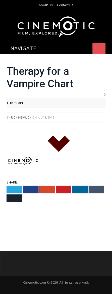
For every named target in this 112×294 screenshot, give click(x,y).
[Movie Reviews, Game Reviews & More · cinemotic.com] (56, 25)
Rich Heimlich (21, 117)
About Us (46, 5)
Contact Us (65, 5)
